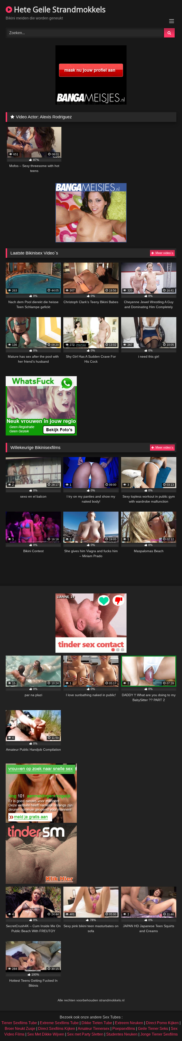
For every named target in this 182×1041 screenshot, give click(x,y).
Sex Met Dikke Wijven (45, 1034)
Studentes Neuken (121, 1034)
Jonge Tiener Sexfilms (159, 1034)
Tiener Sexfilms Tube (19, 1023)
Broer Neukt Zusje (20, 1029)
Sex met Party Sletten (85, 1034)
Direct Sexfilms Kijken (56, 1029)
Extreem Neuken (129, 1023)
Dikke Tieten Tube (97, 1023)
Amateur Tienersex (93, 1029)
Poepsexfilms (123, 1029)
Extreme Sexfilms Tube (59, 1023)
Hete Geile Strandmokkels (58, 9)
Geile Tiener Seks (153, 1029)
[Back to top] (167, 1027)
